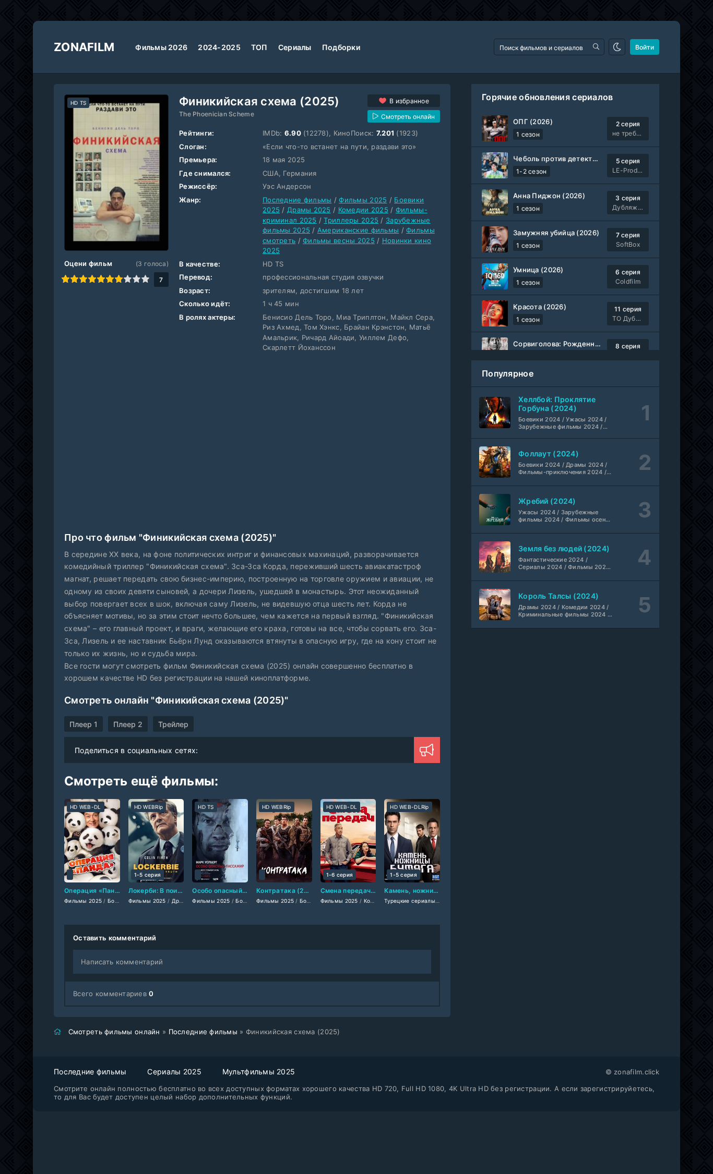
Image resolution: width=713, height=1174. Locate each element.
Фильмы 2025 (363, 200)
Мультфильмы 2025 (258, 1071)
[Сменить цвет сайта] (617, 47)
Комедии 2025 (363, 209)
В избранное (409, 101)
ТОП (259, 47)
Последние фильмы (297, 200)
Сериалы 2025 (174, 1071)
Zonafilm (84, 47)
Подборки (341, 47)
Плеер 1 (83, 724)
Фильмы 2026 (161, 47)
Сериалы (295, 47)
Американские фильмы (358, 230)
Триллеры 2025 (351, 220)
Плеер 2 (127, 724)
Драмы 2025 (309, 209)
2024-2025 (219, 47)
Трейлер (173, 724)
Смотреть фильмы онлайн (114, 1031)
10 (145, 278)
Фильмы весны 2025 (339, 240)
